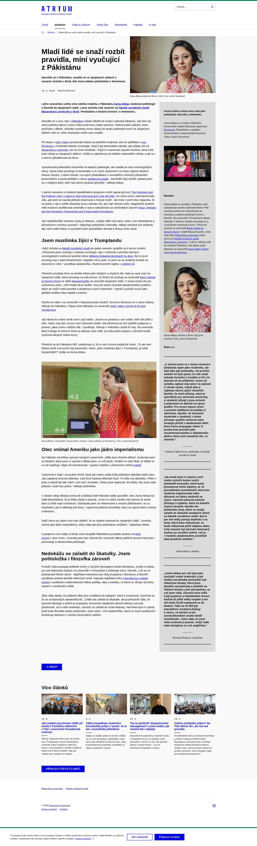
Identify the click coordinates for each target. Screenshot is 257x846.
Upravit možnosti (83, 838)
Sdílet (53, 667)
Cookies (64, 809)
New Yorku (61, 142)
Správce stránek (49, 809)
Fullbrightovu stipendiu (186, 235)
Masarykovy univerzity (175, 242)
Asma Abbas (122, 103)
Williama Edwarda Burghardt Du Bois (111, 256)
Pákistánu (77, 121)
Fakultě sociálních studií (186, 238)
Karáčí (137, 465)
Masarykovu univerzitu (54, 149)
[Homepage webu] (56, 11)
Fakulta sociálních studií (77, 788)
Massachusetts (80, 281)
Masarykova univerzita (52, 788)
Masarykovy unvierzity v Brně (60, 111)
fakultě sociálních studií (76, 248)
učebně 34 (128, 264)
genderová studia (98, 178)
